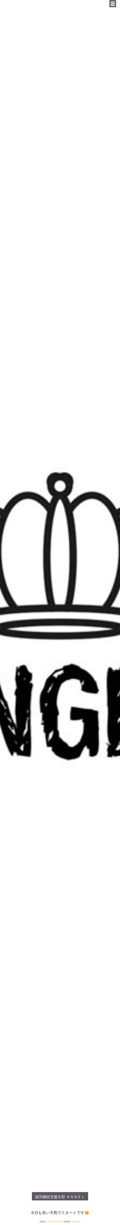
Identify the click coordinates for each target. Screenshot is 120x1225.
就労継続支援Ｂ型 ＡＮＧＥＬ (60, 1197)
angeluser (76, 1221)
